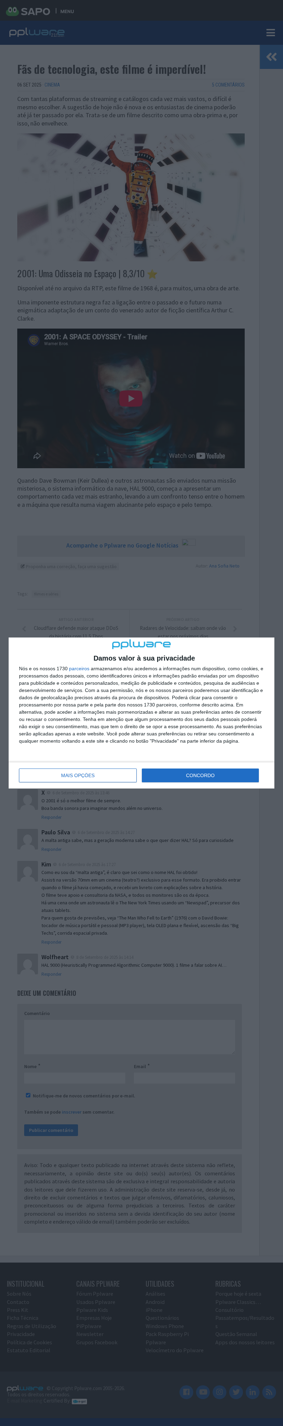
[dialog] (141, 713)
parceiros (79, 668)
